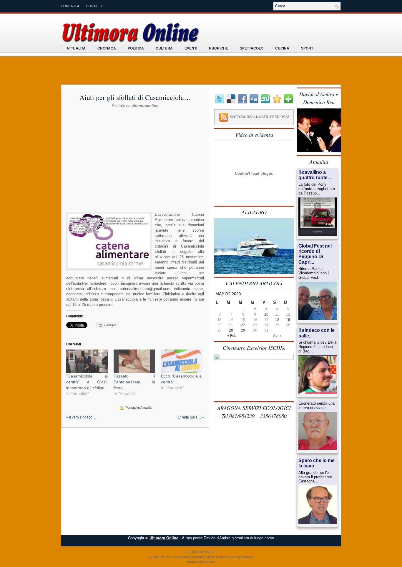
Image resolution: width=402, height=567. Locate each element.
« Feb (231, 336)
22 (243, 325)
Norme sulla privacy (201, 561)
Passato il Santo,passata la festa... (134, 382)
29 (243, 330)
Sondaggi (70, 6)
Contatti (94, 6)
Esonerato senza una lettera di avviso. (316, 405)
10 (266, 314)
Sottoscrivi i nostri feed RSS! (259, 117)
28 (231, 330)
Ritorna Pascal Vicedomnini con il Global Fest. (314, 273)
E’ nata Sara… (189, 416)
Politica (136, 48)
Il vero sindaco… (82, 416)
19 (288, 320)
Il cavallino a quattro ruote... (314, 175)
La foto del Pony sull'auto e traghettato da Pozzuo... (316, 188)
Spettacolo (251, 48)
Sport (307, 48)
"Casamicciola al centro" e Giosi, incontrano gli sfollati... (87, 382)
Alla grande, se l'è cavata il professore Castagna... (315, 477)
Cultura (164, 48)
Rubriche (218, 48)
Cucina (282, 48)
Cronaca (106, 48)
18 (277, 320)
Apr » (277, 336)
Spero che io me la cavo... (316, 463)
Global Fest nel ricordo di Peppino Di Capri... (315, 254)
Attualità (76, 48)
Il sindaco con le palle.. (316, 333)
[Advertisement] (135, 123)
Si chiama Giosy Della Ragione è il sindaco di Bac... (317, 346)
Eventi (191, 48)
